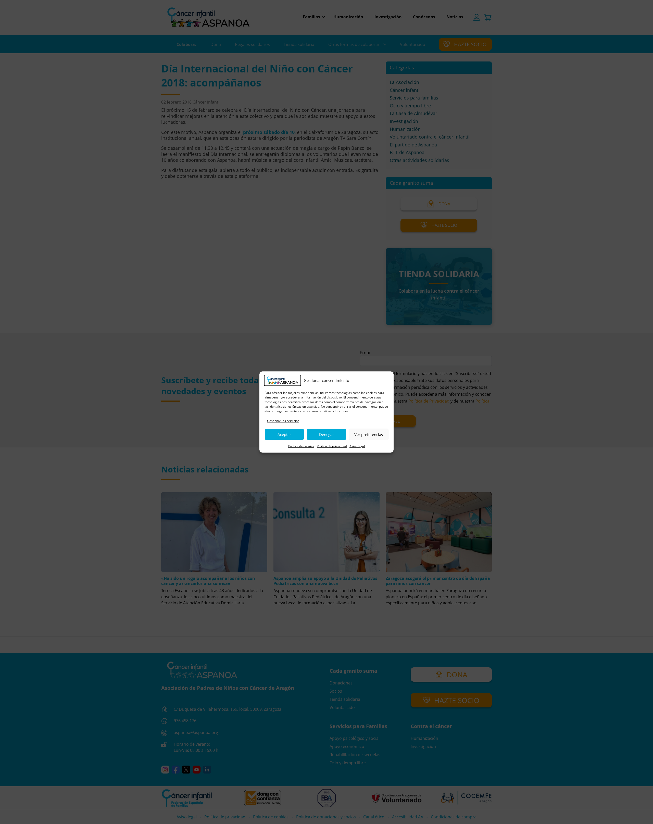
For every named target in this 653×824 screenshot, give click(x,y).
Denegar (326, 434)
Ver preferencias (368, 434)
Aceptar (284, 434)
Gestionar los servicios (283, 421)
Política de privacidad (332, 446)
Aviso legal (357, 446)
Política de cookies (301, 446)
